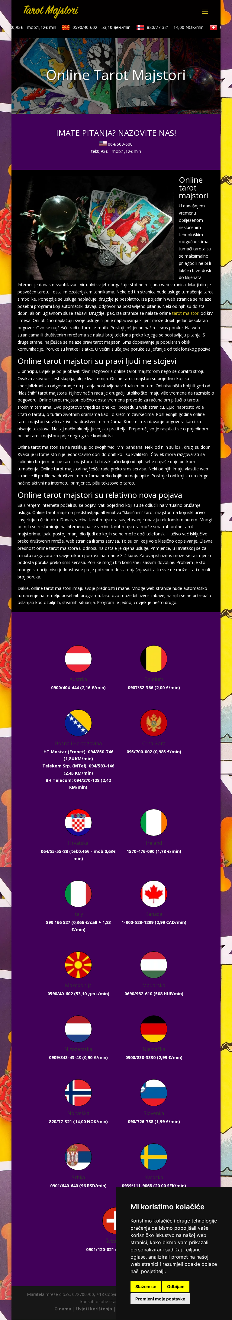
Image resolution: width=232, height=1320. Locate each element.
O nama (62, 1309)
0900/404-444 (65, 687)
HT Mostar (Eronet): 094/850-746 (78, 752)
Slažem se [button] (145, 1286)
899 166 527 (58, 922)
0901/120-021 (100, 1249)
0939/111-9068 (137, 1185)
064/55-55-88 (54, 851)
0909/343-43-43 (65, 1057)
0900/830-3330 (140, 1057)
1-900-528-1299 (137, 922)
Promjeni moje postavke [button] (160, 1298)
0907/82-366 (140, 687)
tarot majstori (185, 313)
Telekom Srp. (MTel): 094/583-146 (78, 766)
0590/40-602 (95, 27)
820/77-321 (168, 27)
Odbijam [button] (176, 1286)
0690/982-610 (138, 993)
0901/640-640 (64, 1185)
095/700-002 (139, 752)
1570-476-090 (140, 851)
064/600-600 (120, 144)
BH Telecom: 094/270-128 (72, 780)
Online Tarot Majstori (116, 74)
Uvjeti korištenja (94, 1309)
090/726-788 (140, 1121)
